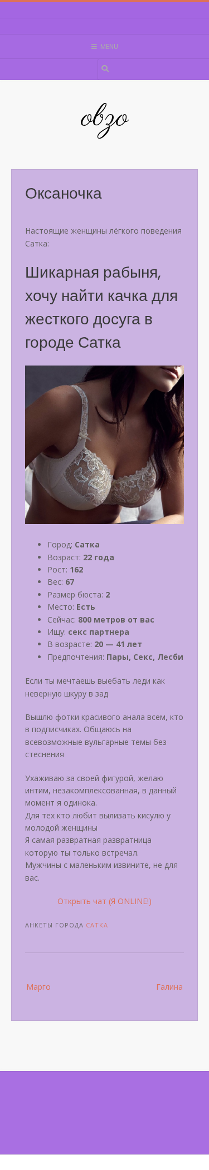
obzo (104, 118)
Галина (169, 986)
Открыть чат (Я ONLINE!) (104, 901)
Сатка (97, 925)
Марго (38, 986)
